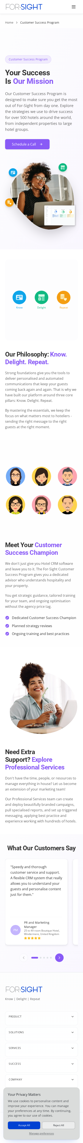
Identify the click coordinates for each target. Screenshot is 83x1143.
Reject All (58, 1125)
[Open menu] (73, 7)
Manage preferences (41, 1133)
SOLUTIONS (16, 1032)
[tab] (34, 958)
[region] (41, 903)
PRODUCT (15, 1016)
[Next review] (59, 957)
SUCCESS (15, 1064)
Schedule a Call (24, 144)
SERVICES (15, 1048)
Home (9, 22)
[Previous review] (23, 957)
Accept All (24, 1125)
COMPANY (15, 1079)
